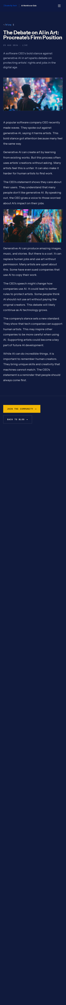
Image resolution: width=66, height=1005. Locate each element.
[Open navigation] (59, 5)
